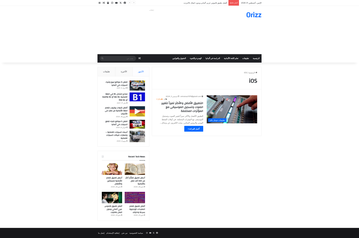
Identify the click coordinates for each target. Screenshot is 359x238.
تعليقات (106, 71)
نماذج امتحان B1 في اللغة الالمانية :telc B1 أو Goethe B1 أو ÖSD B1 (114, 97)
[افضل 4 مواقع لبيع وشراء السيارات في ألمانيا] (137, 86)
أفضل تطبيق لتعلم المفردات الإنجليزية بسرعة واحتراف (137, 209)
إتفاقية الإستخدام (112, 233)
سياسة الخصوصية (136, 233)
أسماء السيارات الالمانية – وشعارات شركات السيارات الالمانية (116, 135)
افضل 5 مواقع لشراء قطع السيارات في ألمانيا (116, 123)
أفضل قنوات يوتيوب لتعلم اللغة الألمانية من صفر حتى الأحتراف (116, 111)
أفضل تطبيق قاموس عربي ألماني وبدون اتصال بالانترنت (205, 3)
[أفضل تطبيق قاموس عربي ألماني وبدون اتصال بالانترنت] (112, 197)
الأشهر (141, 71)
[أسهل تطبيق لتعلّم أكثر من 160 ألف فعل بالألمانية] (135, 169)
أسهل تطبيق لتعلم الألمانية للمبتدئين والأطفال (114, 181)
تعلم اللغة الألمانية (231, 58)
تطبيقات (245, 58)
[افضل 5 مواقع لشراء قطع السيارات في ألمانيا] (137, 124)
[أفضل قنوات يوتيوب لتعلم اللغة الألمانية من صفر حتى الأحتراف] (137, 111)
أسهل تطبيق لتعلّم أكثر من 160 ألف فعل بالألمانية (135, 181)
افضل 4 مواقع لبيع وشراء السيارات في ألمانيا (116, 83)
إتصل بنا (101, 233)
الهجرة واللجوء (196, 58)
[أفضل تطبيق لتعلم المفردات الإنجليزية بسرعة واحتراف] (135, 197)
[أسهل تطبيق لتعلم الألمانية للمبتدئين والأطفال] (112, 169)
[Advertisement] (151, 31)
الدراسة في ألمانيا (213, 58)
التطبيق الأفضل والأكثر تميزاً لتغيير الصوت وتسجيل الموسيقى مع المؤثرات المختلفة (182, 107)
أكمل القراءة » (194, 129)
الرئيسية (256, 58)
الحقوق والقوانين (179, 58)
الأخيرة (124, 71)
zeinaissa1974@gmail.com (190, 96)
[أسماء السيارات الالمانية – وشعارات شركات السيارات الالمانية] (137, 136)
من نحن (124, 233)
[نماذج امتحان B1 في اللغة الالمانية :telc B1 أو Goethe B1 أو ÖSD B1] (137, 96)
